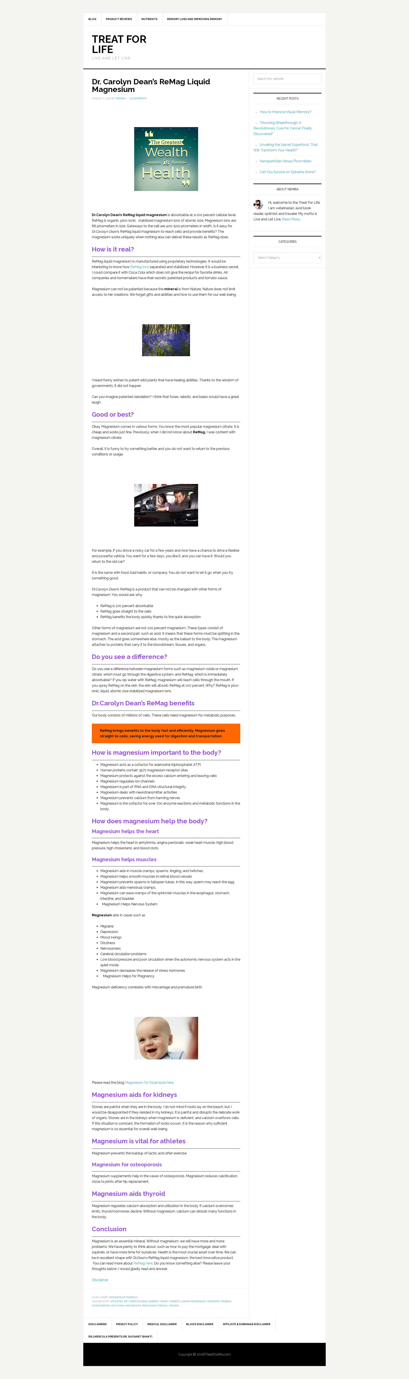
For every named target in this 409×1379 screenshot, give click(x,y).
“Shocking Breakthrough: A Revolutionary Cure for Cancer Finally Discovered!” (282, 128)
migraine (213, 1301)
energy (154, 1301)
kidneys (175, 1301)
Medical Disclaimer (162, 1324)
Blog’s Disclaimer (199, 1324)
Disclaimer (100, 1280)
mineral (226, 1301)
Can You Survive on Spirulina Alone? (288, 172)
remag (163, 1305)
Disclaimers (97, 1324)
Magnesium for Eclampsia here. (149, 1083)
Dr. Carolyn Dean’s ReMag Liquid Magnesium (151, 85)
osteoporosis (101, 1305)
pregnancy (149, 1305)
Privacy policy (127, 1324)
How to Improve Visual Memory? (285, 112)
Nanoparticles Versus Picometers (285, 161)
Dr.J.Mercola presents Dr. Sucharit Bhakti (120, 1336)
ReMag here (143, 1263)
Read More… (291, 219)
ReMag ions (140, 267)
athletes (117, 1301)
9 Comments (138, 98)
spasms (174, 1305)
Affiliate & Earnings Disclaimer (246, 1324)
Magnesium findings (123, 1297)
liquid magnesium (193, 1301)
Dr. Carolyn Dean (136, 1301)
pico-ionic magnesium (126, 1305)
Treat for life (119, 44)
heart (164, 1301)
